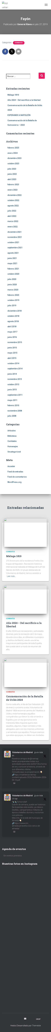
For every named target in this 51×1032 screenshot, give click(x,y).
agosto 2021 (13, 253)
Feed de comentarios (17, 477)
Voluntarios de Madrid (22, 752)
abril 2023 (11, 179)
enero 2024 (12, 153)
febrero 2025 (13, 148)
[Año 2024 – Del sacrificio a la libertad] (25, 599)
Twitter (20, 1019)
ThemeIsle (36, 1026)
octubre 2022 (13, 200)
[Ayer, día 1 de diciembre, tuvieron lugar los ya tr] (25, 902)
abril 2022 (11, 216)
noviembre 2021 (14, 237)
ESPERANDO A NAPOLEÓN (18, 115)
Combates (19, 42)
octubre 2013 (13, 384)
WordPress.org (14, 482)
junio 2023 (12, 174)
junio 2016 (12, 337)
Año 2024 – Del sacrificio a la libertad (24, 100)
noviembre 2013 (14, 379)
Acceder (11, 466)
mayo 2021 (12, 263)
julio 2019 (11, 305)
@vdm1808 (38, 752)
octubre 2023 (13, 163)
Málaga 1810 (13, 95)
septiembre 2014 (14, 369)
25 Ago (14, 799)
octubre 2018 (13, 316)
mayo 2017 (12, 332)
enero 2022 (12, 227)
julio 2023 (11, 169)
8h (13, 756)
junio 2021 (12, 258)
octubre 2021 (13, 242)
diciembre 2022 (14, 195)
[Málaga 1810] (25, 532)
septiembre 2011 (14, 395)
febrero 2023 (13, 184)
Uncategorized (14, 452)
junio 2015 (12, 348)
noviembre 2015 (14, 342)
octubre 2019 (13, 300)
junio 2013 (12, 390)
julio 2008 (11, 416)
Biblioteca (11, 436)
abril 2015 (11, 358)
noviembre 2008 (14, 411)
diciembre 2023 (14, 158)
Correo (25, 1018)
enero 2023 (12, 190)
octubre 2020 (13, 274)
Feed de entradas (15, 472)
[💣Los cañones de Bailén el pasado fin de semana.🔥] (25, 1001)
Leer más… (11, 576)
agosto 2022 (13, 206)
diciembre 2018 (14, 311)
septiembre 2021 (14, 248)
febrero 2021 (13, 269)
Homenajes (12, 446)
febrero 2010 (13, 405)
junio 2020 (12, 284)
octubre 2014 (13, 363)
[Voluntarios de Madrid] (6, 4)
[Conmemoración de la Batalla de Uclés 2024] (25, 673)
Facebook (10, 1019)
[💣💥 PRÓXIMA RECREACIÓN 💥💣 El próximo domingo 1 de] (25, 958)
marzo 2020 (12, 290)
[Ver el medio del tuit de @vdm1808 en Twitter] (14, 783)
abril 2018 (11, 326)
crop (38, 1019)
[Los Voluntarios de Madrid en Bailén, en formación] (25, 989)
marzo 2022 (12, 221)
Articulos (11, 431)
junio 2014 (12, 374)
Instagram (15, 1019)
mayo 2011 (12, 400)
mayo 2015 (12, 353)
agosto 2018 (13, 321)
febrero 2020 (13, 295)
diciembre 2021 (14, 232)
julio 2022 (11, 211)
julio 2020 (11, 279)
